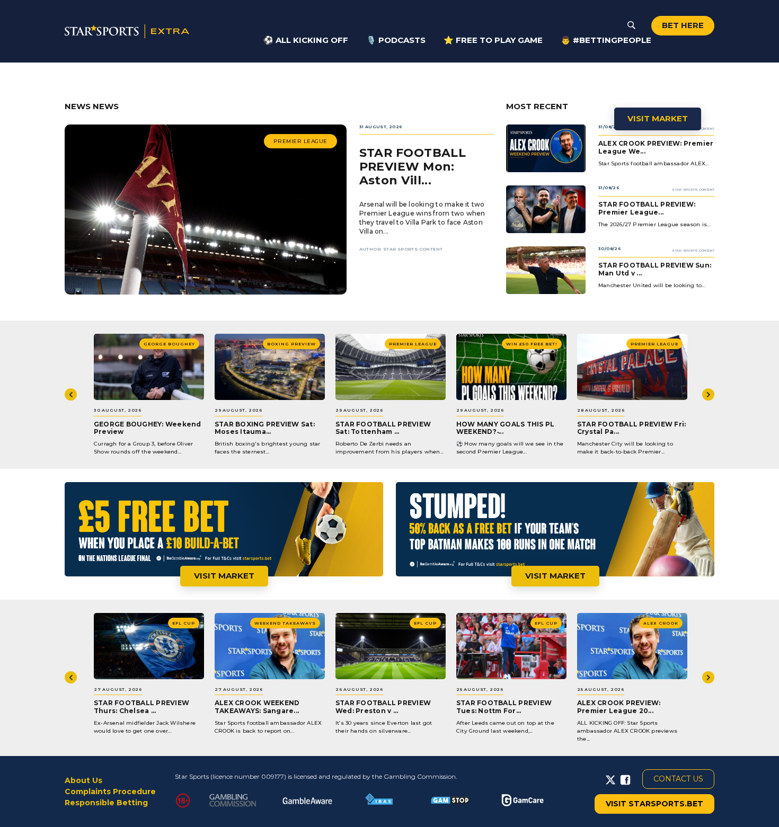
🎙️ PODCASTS (396, 40)
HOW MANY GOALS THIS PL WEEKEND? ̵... (505, 427)
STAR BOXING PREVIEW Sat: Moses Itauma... (265, 427)
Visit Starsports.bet (654, 803)
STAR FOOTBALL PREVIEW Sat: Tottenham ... (383, 427)
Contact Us (678, 779)
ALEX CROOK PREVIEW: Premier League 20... (619, 706)
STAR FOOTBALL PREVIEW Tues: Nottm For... (504, 706)
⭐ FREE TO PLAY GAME (493, 40)
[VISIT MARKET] (389, 82)
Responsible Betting (106, 802)
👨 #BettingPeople (606, 40)
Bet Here (683, 25)
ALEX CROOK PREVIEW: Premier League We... (655, 147)
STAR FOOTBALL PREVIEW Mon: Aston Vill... (412, 167)
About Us (83, 780)
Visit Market (657, 118)
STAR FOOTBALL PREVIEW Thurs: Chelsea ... (141, 706)
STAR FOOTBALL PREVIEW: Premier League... (646, 208)
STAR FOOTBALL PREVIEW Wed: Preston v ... (383, 706)
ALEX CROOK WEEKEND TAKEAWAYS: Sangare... (257, 706)
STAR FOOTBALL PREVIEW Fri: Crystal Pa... (631, 427)
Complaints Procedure (110, 791)
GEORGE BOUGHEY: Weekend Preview (147, 427)
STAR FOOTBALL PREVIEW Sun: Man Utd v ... (654, 269)
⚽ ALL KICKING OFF (305, 40)
